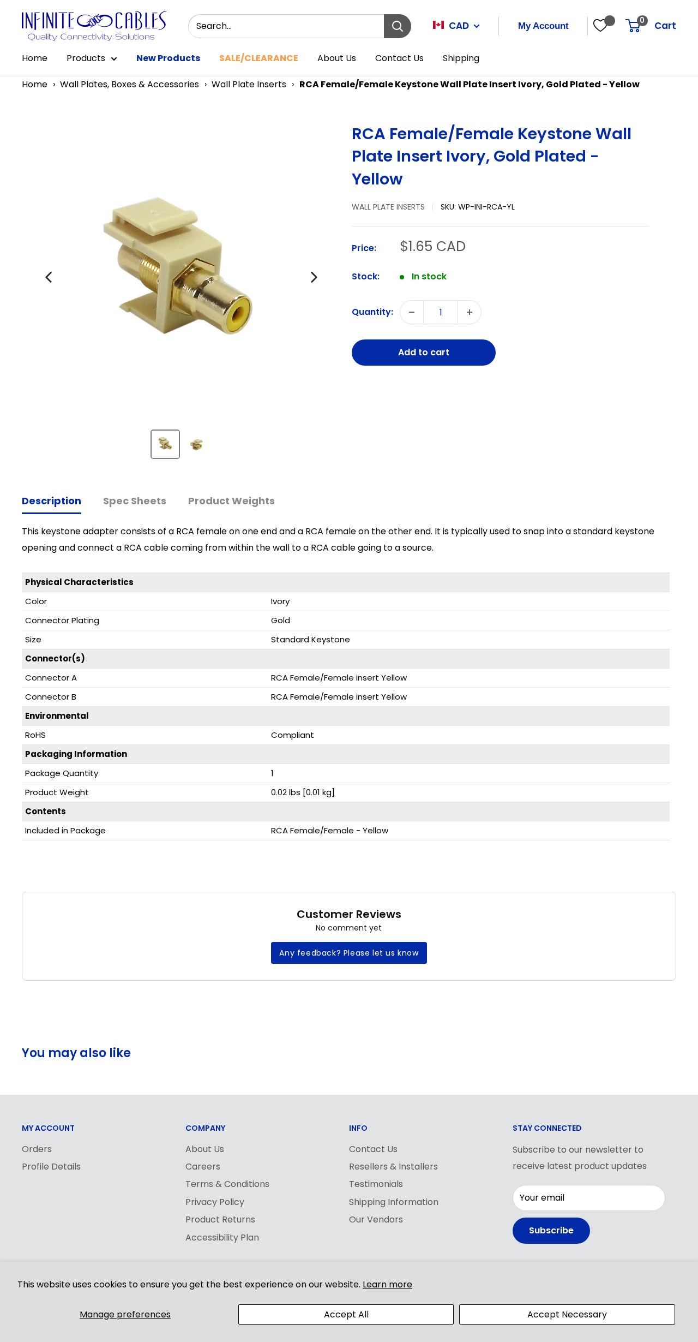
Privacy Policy (214, 1202)
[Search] (397, 26)
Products (86, 58)
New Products (168, 58)
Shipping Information (393, 1202)
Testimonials (376, 1184)
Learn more (387, 1284)
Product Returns (220, 1219)
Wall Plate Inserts (249, 84)
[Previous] (48, 277)
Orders (37, 1149)
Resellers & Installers (393, 1166)
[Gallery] (181, 295)
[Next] (314, 277)
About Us (336, 58)
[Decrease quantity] (411, 312)
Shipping (461, 58)
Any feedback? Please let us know (348, 952)
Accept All (346, 1314)
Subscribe (551, 1230)
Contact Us (399, 58)
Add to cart (423, 352)
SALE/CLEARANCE (258, 58)
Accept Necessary (567, 1314)
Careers (202, 1166)
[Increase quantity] (469, 312)
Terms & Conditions (227, 1184)
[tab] (51, 502)
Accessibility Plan (222, 1237)
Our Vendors (376, 1219)
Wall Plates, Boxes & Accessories (129, 84)
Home (34, 58)
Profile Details (51, 1166)
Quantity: (372, 312)
